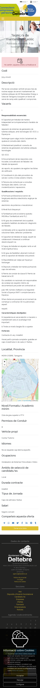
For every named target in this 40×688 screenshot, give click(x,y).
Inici (20, 592)
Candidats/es (20, 597)
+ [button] (4, 361)
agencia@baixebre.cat (20, 574)
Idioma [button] (24, 2)
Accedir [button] (34, 2)
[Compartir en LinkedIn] (27, 523)
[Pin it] (31, 523)
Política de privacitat (20, 577)
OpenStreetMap (27, 400)
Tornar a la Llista (20, 528)
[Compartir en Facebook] (22, 523)
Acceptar (20, 676)
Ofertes (20, 602)
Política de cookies (20, 581)
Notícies (20, 610)
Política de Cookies (17, 670)
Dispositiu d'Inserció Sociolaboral (20, 594)
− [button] (4, 364)
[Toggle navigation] (3, 19)
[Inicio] (20, 9)
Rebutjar (20, 680)
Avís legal (20, 579)
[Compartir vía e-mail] (13, 523)
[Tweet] (18, 523)
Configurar (20, 684)
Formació (20, 604)
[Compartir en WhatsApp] (9, 523)
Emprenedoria (20, 607)
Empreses (20, 599)
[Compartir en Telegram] (4, 523)
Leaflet (19, 400)
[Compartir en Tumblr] (35, 523)
